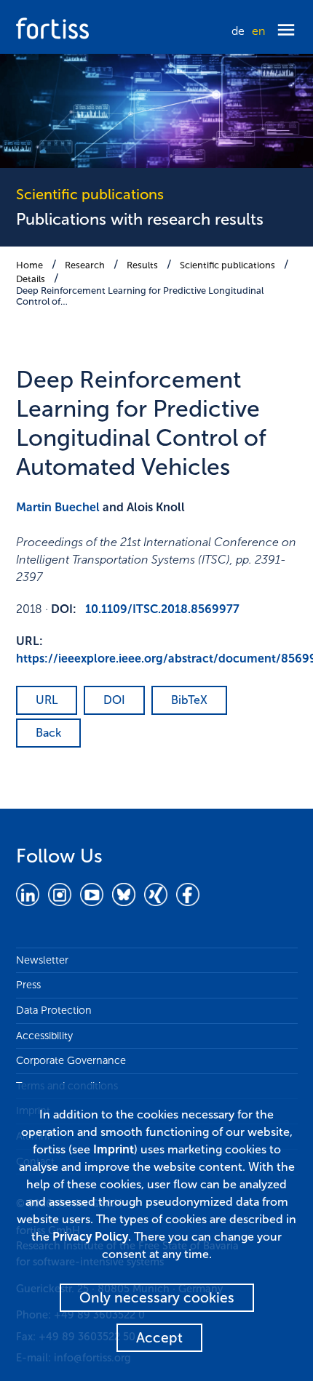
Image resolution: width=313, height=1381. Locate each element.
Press (28, 984)
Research (85, 265)
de (238, 31)
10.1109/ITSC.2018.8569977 (162, 609)
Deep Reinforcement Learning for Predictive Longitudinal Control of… (140, 296)
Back (48, 733)
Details (30, 278)
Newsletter (42, 959)
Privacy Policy (90, 1237)
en (258, 31)
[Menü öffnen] (286, 31)
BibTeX (189, 700)
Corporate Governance (71, 1060)
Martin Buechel (58, 507)
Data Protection (54, 1010)
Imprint (113, 1149)
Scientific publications (227, 265)
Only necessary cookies (156, 1297)
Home (29, 265)
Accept (159, 1337)
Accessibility (44, 1035)
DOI (114, 700)
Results (142, 265)
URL (47, 700)
